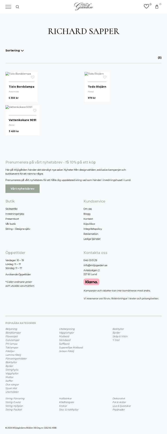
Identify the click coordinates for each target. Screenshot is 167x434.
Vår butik (10, 223)
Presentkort (12, 218)
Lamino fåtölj (13, 354)
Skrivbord (64, 340)
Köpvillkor (89, 223)
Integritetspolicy (93, 228)
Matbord (64, 336)
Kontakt (88, 218)
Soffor (9, 380)
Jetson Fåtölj (66, 351)
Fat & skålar (119, 402)
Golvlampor (12, 340)
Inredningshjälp (14, 213)
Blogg (87, 213)
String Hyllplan (14, 405)
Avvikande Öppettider (18, 274)
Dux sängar (12, 384)
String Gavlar (13, 402)
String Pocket (13, 409)
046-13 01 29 (90, 260)
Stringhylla (11, 369)
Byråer (9, 366)
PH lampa (11, 343)
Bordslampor (13, 332)
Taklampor (11, 347)
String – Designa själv (17, 228)
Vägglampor (66, 332)
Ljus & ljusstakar (121, 405)
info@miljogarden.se (95, 265)
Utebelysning (67, 328)
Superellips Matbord (71, 347)
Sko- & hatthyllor (68, 409)
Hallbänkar (65, 398)
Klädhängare (66, 402)
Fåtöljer (9, 351)
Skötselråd (11, 208)
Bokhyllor (11, 362)
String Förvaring (15, 398)
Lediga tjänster (92, 238)
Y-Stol (115, 340)
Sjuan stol (11, 388)
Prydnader (118, 409)
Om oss (88, 208)
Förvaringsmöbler (16, 358)
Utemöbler (11, 391)
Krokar (63, 405)
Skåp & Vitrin (119, 336)
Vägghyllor (11, 373)
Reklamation (91, 233)
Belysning (11, 328)
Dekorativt (118, 398)
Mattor (9, 377)
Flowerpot (11, 336)
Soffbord (64, 343)
